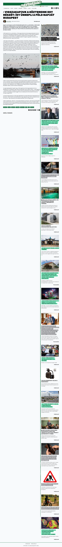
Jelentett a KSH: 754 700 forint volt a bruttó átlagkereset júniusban (50, 176)
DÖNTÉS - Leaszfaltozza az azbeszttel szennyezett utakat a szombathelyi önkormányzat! (50, 39)
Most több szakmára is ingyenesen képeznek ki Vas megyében (48, 359)
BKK (26, 107)
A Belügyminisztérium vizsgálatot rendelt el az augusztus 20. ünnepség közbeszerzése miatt (50, 302)
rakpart (9, 107)
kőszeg (25, 8)
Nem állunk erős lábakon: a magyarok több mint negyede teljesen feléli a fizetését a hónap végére (49, 458)
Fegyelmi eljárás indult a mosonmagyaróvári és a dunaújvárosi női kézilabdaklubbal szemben (48, 532)
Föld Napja (17, 107)
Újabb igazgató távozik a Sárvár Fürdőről (50, 249)
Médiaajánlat (34, 543)
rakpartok (13, 107)
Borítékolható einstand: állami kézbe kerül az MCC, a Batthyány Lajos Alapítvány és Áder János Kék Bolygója (50, 122)
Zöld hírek (34, 8)
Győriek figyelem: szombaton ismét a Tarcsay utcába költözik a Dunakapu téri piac (49, 97)
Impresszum (27, 543)
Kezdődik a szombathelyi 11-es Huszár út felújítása (50, 484)
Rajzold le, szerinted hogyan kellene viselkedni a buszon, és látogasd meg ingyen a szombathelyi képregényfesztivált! (49, 151)
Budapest (5, 107)
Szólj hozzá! (37, 21)
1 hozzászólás (56, 284)
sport (29, 8)
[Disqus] (21, 128)
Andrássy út (22, 107)
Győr (12, 8)
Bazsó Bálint (9, 21)
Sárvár (15, 8)
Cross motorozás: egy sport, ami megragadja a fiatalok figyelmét (50, 508)
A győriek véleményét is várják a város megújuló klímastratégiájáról (50, 405)
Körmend (20, 8)
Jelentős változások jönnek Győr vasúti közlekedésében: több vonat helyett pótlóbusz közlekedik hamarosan (50, 68)
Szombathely (6, 8)
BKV (28, 107)
